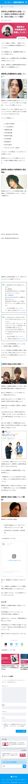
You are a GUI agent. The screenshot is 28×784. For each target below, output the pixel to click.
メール (4, 711)
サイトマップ (10, 779)
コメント (5, 686)
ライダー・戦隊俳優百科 (14, 2)
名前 (4, 705)
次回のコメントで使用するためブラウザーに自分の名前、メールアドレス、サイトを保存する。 (15, 726)
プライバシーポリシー (20, 779)
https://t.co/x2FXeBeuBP (11, 297)
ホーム (4, 779)
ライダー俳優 (11, 650)
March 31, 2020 (21, 310)
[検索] (24, 766)
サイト (3, 718)
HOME (14, 777)
